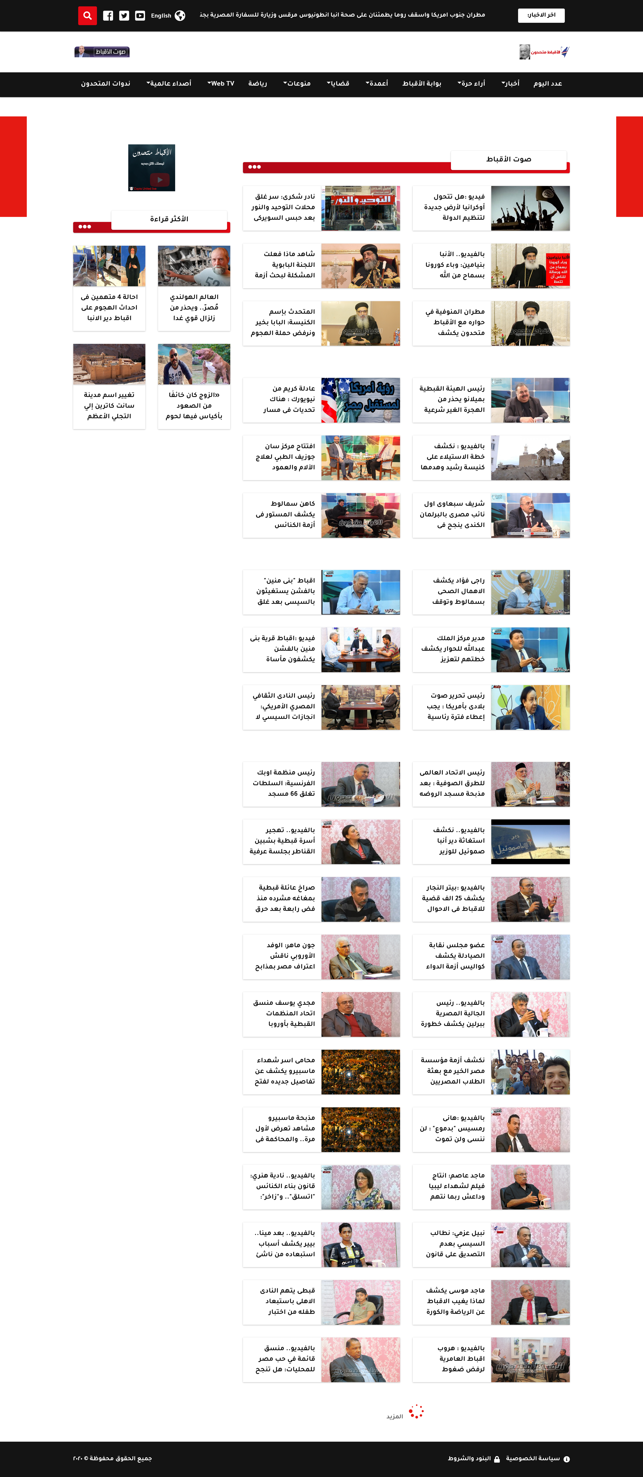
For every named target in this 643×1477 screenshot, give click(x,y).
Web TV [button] (222, 84)
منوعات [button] (299, 84)
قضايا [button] (340, 84)
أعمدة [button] (379, 84)
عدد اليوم (548, 84)
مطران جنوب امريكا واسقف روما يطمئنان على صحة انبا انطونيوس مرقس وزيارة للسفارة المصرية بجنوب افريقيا (412, 15)
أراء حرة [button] (473, 84)
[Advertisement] (629, 166)
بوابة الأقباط (422, 84)
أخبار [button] (512, 84)
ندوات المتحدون (105, 84)
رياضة (257, 84)
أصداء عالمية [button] (170, 84)
